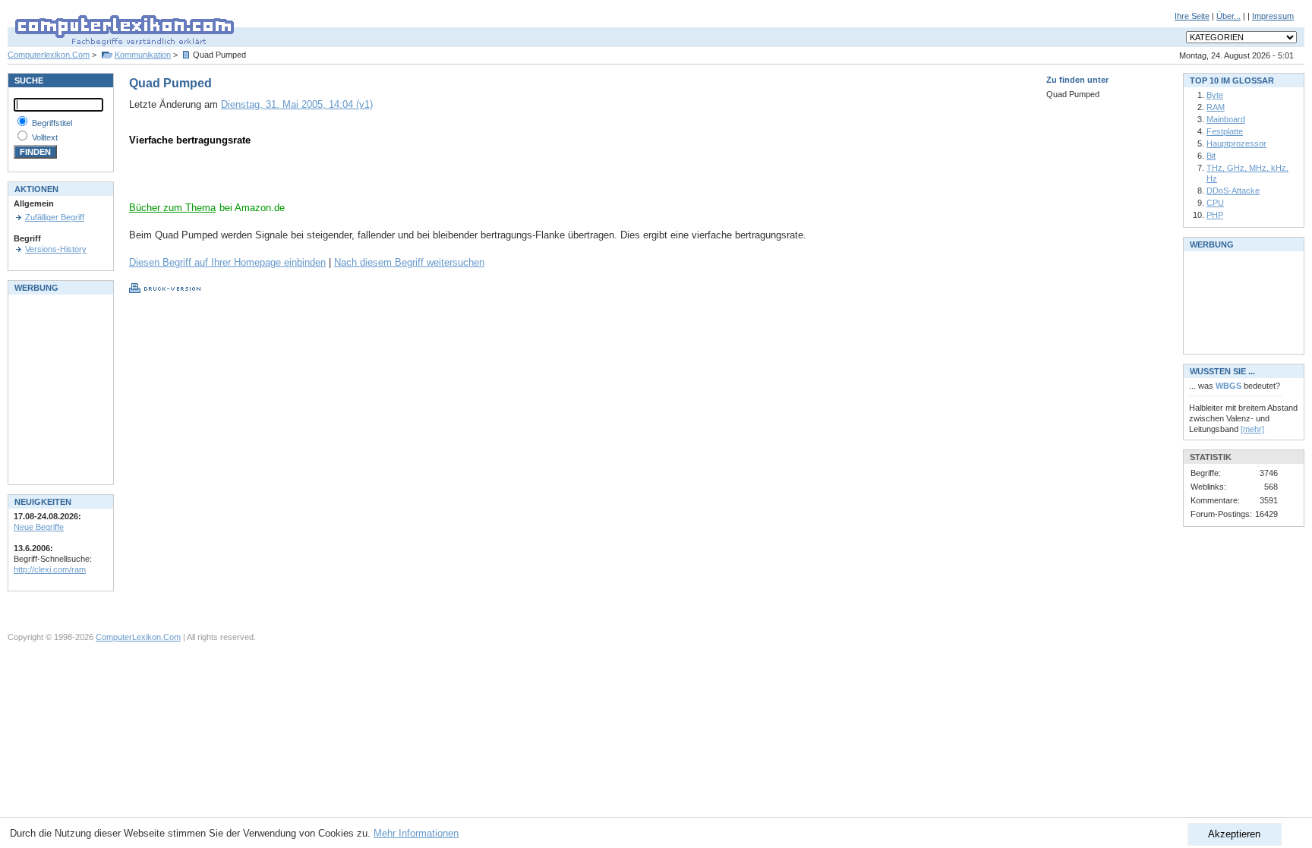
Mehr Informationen (416, 833)
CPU (1215, 202)
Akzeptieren (1234, 834)
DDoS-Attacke (1233, 190)
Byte (1214, 94)
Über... (1228, 15)
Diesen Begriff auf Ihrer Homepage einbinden (227, 262)
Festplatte (1224, 131)
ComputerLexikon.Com (138, 637)
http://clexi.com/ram (50, 569)
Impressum (1273, 15)
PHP (1214, 214)
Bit (1211, 155)
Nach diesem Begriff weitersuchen (409, 262)
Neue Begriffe (39, 526)
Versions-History (56, 249)
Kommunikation (143, 54)
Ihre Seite (1192, 15)
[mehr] (1252, 428)
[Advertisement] (306, 178)
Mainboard (1225, 119)
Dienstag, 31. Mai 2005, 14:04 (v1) (297, 104)
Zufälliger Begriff (54, 217)
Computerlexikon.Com (49, 54)
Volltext (45, 137)
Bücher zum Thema (172, 207)
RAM (1215, 107)
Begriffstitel (52, 123)
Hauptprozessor (1236, 143)
